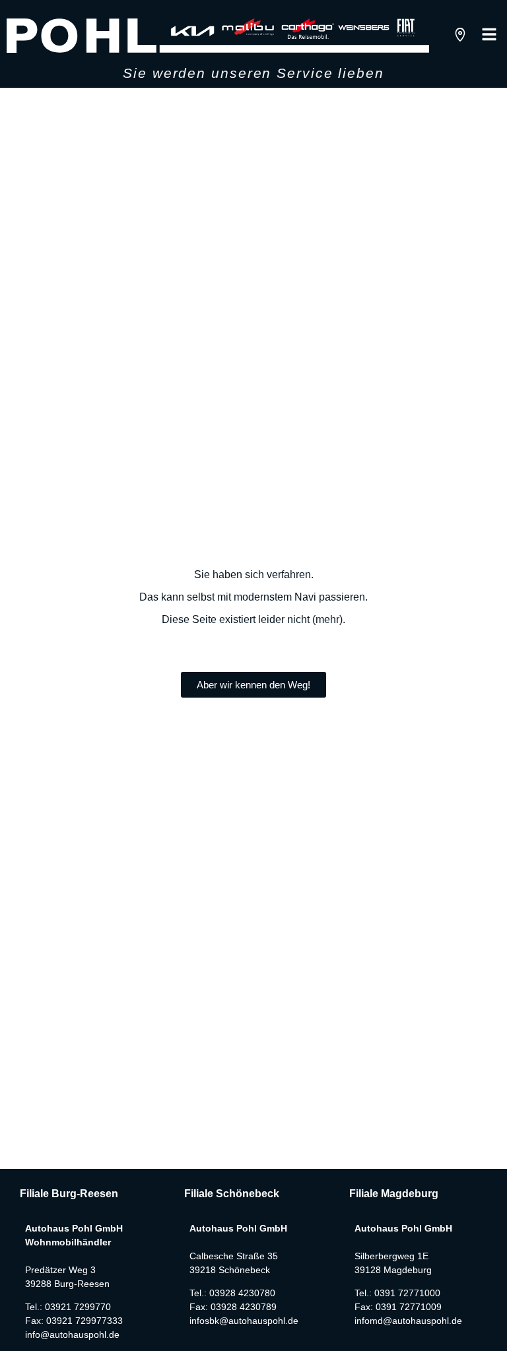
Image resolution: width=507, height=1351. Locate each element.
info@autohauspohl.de (72, 1334)
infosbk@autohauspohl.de (243, 1320)
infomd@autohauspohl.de (408, 1320)
